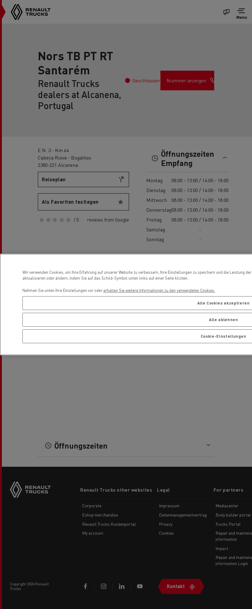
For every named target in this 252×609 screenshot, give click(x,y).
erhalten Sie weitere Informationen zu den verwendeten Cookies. (159, 290)
